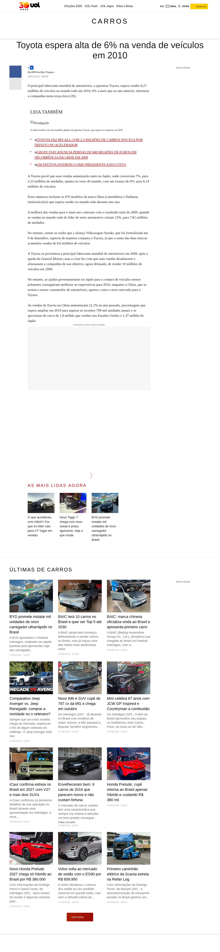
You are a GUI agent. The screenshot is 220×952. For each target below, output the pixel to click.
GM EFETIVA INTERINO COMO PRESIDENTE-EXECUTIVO (81, 164)
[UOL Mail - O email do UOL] (170, 6)
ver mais (78, 917)
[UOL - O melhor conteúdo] (29, 6)
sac (162, 6)
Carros (110, 21)
